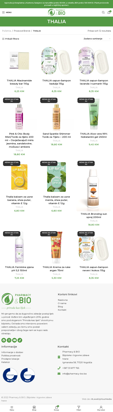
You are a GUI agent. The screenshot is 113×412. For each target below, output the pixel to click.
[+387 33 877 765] (59, 368)
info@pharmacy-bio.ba (74, 373)
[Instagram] (9, 340)
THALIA (19, 87)
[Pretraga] (103, 12)
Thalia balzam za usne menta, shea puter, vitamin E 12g (56, 200)
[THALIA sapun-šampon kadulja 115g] (56, 60)
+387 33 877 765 (70, 368)
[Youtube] (14, 340)
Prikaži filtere (12, 39)
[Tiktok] (20, 340)
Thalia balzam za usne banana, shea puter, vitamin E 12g (19, 200)
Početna (6, 30)
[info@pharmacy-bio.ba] (59, 373)
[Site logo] (56, 12)
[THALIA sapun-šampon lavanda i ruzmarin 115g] (93, 60)
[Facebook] (3, 340)
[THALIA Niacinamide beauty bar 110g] (19, 60)
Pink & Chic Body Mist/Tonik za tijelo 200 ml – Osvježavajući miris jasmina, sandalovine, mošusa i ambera (19, 140)
